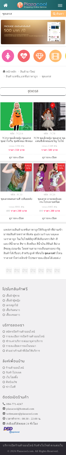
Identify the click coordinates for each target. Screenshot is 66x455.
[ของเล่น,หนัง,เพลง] (55, 56)
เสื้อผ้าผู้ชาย (13, 295)
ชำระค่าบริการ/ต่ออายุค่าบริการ (24, 341)
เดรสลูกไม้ (12, 305)
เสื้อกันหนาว (13, 310)
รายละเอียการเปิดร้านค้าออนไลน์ (25, 336)
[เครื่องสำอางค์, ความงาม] (24, 56)
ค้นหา (60, 13)
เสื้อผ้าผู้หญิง (13, 300)
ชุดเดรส (46, 76)
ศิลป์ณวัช (11, 382)
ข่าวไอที (10, 386)
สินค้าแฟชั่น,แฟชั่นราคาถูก (22, 76)
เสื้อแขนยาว (13, 314)
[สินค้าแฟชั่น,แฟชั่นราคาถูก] (8, 56)
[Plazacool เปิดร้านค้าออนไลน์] (33, 5)
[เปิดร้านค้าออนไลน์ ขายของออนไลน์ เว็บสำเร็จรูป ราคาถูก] (33, 31)
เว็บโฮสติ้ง (12, 377)
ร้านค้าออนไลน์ (15, 367)
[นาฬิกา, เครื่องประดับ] (39, 56)
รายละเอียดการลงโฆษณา (21, 346)
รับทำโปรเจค (13, 372)
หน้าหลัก (10, 71)
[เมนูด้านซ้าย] (6, 5)
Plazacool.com (25, 451)
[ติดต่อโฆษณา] (9, 271)
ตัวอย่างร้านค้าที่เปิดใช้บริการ (23, 350)
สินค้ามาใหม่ (27, 71)
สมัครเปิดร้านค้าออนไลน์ (20, 331)
